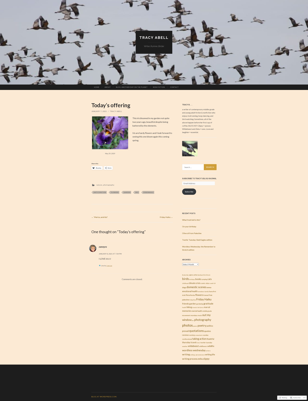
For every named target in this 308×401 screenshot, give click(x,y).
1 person (109, 266)
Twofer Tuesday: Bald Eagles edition (197, 240)
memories (186, 310)
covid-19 (212, 283)
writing (186, 354)
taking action (199, 338)
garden (127, 192)
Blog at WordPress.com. (104, 397)
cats (210, 279)
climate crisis (194, 283)
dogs (184, 287)
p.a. (193, 320)
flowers (115, 192)
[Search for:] (199, 167)
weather (185, 346)
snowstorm (199, 335)
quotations (196, 330)
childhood (185, 283)
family (207, 291)
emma (209, 287)
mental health (197, 311)
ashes (195, 275)
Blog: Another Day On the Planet (132, 87)
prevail (185, 331)
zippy (206, 358)
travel (193, 342)
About (108, 87)
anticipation (100, 192)
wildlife (210, 346)
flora (188, 295)
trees (198, 342)
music (200, 315)
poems (195, 326)
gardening (199, 304)
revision (185, 335)
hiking (189, 307)
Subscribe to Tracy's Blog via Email (199, 179)
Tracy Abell (154, 37)
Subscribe (189, 191)
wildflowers (203, 346)
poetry (202, 325)
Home (96, 87)
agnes (191, 275)
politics (210, 326)
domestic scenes (196, 287)
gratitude (208, 303)
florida (192, 295)
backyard (201, 275)
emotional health (190, 291)
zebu (200, 358)
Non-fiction (159, 87)
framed (206, 295)
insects (194, 307)
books (198, 279)
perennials (148, 192)
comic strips (205, 283)
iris (136, 192)
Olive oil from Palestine (191, 233)
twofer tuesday (206, 342)
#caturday (185, 275)
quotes (207, 331)
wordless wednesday (194, 350)
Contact (174, 87)
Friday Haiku (166, 217)
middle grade (207, 311)
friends (185, 303)
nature (99, 185)
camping (204, 279)
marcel (207, 307)
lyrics (202, 307)
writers (208, 350)
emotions (201, 291)
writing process (189, 358)
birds (185, 279)
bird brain (207, 275)
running (192, 335)
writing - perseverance (197, 355)
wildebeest (193, 346)
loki (198, 307)
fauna (211, 291)
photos (187, 325)
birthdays (192, 279)
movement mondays (190, 315)
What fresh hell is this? (191, 220)
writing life (210, 354)
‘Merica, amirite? (99, 217)
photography (108, 185)
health (184, 307)
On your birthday (189, 226)
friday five (192, 300)
